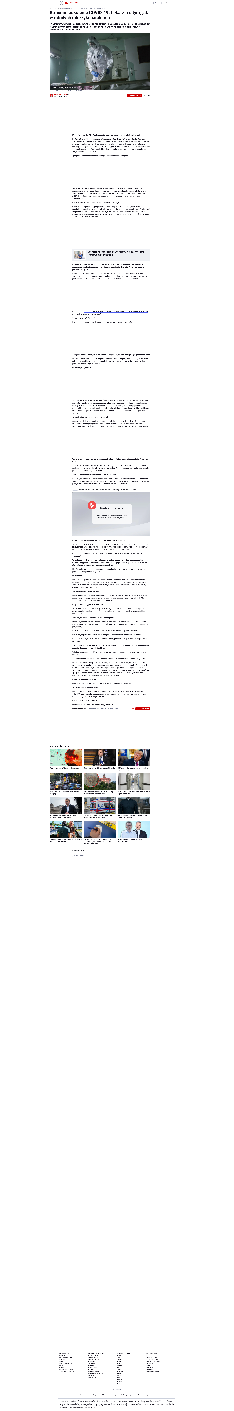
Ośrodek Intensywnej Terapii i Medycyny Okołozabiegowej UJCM (119, 141)
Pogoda (114, 3)
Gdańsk (119, 1369)
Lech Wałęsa (91, 1375)
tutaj (94, 1407)
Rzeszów (119, 1381)
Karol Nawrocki (92, 1377)
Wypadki (61, 1365)
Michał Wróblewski (60, 95)
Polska (85, 3)
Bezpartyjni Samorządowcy (153, 1371)
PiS (147, 1355)
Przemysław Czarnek (93, 1359)
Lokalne (119, 1355)
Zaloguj (167, 3)
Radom (119, 1377)
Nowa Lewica (149, 1367)
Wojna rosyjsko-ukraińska (65, 1357)
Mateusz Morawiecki (93, 1357)
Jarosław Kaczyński (93, 1355)
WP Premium (104, 3)
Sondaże (61, 1367)
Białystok (119, 1373)
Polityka (135, 3)
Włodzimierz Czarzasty (94, 1371)
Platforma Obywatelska (152, 1359)
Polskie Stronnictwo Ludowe (153, 1361)
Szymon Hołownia (92, 1367)
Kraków (119, 1361)
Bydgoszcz (120, 1371)
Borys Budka (91, 1369)
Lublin (118, 1383)
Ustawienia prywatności (146, 1395)
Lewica (148, 1365)
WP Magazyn (62, 1355)
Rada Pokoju (62, 1359)
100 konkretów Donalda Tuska (66, 1371)
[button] (160, 3)
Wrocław (119, 1359)
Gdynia (119, 1375)
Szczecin (119, 1365)
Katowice (119, 1379)
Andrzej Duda (91, 1363)
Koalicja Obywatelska (151, 1357)
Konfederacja (149, 1363)
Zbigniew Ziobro (92, 1361)
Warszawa (120, 1357)
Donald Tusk (91, 1365)
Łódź (118, 1363)
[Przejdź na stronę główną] (61, 4)
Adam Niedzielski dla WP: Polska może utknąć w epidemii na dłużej (111, 631)
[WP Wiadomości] (74, 3)
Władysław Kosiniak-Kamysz (95, 1373)
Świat (94, 3)
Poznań (119, 1367)
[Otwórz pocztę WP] (154, 3)
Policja (61, 1361)
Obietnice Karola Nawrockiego (66, 1369)
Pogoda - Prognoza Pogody (66, 1363)
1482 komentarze (135, 95)
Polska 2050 (149, 1369)
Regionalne (123, 3)
